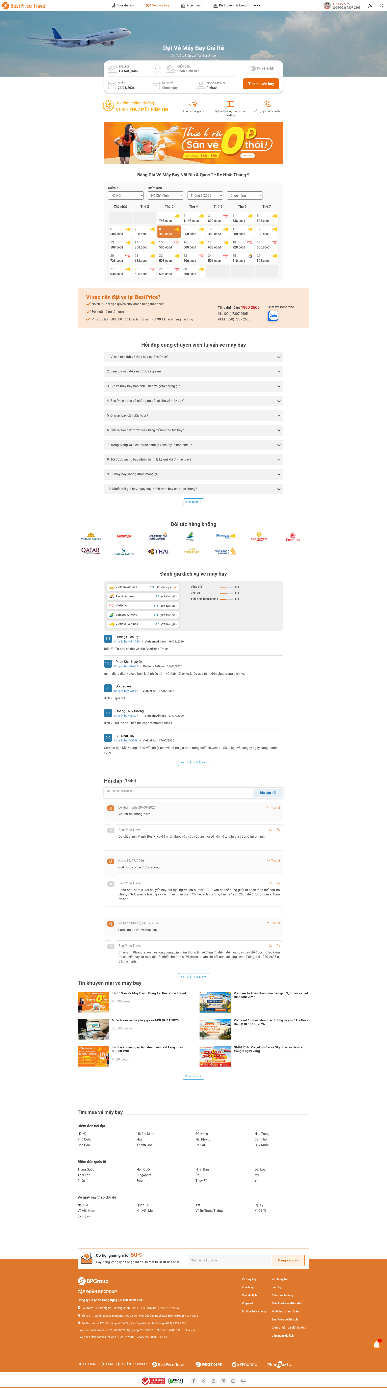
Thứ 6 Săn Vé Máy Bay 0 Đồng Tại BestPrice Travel (149, 993)
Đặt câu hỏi (268, 793)
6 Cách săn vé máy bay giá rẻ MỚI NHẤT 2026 (145, 1020)
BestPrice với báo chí (285, 1319)
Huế (139, 1139)
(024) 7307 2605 (187, 1315)
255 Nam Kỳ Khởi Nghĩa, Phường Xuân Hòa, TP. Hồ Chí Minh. (119, 1308)
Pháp (81, 1181)
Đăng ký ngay (288, 1260)
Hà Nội (82, 1134)
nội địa (83, 1205)
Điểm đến (183, 66)
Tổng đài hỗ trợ (239, 307)
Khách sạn (194, 5)
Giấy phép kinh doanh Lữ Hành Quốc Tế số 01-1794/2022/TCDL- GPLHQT (124, 1337)
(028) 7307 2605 (168, 1308)
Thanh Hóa (145, 1145)
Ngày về (168, 83)
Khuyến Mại (145, 1211)
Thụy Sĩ (201, 1181)
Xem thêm (192, 501)
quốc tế (143, 1205)
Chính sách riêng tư (284, 1295)
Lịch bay (84, 1216)
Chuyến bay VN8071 (127, 715)
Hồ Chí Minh (145, 1134)
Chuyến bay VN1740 (127, 641)
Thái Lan (84, 1175)
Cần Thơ (261, 1139)
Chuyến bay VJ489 (126, 690)
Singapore (144, 1175)
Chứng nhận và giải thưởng (289, 1327)
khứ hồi (260, 1211)
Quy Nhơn (262, 1145)
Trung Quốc (86, 1169)
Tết (198, 1205)
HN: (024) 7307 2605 (233, 314)
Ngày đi (123, 83)
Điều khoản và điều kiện (287, 1303)
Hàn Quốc (144, 1169)
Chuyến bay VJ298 (126, 740)
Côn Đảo (84, 1145)
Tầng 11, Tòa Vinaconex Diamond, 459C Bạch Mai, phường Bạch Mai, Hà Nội (129, 1315)
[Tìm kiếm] (381, 5)
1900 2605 (250, 307)
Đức (140, 1181)
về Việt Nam (86, 1211)
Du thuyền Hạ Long (233, 5)
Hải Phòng (203, 1139)
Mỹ (257, 1175)
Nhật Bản (202, 1169)
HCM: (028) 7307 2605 (234, 319)
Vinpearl (247, 1303)
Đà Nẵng (202, 1134)
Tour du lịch (125, 5)
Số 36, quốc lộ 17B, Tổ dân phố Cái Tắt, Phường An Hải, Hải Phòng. (123, 1323)
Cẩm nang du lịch (283, 1335)
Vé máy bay (160, 5)
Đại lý (259, 1205)
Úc (197, 1175)
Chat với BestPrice (281, 307)
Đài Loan (261, 1169)
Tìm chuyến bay (261, 84)
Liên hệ (276, 1287)
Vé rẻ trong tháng (209, 1211)
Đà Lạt (200, 1145)
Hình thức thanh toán (285, 1311)
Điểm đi (124, 66)
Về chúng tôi (280, 1279)
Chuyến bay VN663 (126, 666)
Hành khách (216, 82)
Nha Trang (262, 1134)
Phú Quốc (85, 1139)
